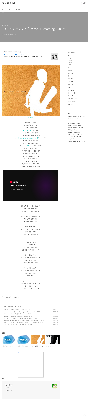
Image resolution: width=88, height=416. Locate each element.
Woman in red (78, 139)
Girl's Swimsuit (72, 123)
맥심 (84, 116)
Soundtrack (71, 118)
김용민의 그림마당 (72, 116)
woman (76, 136)
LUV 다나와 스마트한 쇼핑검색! (14, 54)
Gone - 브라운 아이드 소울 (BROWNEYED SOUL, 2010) (18, 325)
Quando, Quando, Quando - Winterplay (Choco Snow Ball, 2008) (22, 312)
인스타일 (74, 130)
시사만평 (80, 125)
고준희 (76, 118)
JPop (70, 62)
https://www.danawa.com (11, 51)
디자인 (70, 67)
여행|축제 (70, 79)
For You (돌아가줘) (27, 146)
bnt (82, 127)
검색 (80, 3)
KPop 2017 (71, 139)
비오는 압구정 (27, 130)
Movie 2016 (79, 121)
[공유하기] (7, 297)
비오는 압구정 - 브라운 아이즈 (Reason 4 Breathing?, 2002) (20, 318)
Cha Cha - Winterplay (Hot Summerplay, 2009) (17, 316)
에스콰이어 (79, 123)
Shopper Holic (72, 98)
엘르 (80, 136)
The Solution (72, 101)
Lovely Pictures (81, 141)
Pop (70, 58)
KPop (9, 306)
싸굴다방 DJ (8, 3)
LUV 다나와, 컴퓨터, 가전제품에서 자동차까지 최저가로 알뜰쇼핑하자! (24, 57)
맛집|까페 (70, 81)
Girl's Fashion (71, 121)
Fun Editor (71, 104)
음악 (5, 306)
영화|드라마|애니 (72, 93)
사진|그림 (70, 84)
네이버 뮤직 (31, 117)
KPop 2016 (79, 134)
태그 (10, 9)
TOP (84, 414)
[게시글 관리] (9, 297)
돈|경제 (70, 70)
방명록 (18, 9)
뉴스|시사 (70, 76)
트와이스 (80, 116)
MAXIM (70, 125)
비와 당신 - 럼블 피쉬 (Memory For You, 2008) (16, 309)
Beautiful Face (72, 134)
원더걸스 (75, 125)
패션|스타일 (71, 90)
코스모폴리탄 (80, 132)
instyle (70, 141)
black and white (72, 132)
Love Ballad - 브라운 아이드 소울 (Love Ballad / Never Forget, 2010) (22, 322)
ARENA (74, 141)
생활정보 (70, 73)
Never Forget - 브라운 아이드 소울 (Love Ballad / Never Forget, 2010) (23, 320)
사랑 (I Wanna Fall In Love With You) (27, 138)
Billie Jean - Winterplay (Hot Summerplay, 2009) (17, 314)
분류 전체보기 (71, 52)
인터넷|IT (70, 87)
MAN (79, 130)
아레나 (69, 130)
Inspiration (71, 96)
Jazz (70, 64)
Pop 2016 (70, 136)
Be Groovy (8, 387)
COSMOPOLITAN (72, 127)
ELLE (79, 127)
